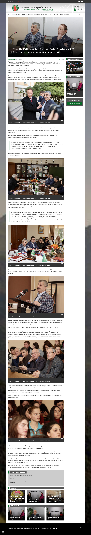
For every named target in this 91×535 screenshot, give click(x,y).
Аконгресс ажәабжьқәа (45, 528)
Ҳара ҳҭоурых (51, 14)
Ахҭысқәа (30, 14)
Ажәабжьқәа (11, 59)
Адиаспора (44, 14)
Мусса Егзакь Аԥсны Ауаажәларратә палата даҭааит (21, 476)
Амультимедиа (59, 14)
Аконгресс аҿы (12, 528)
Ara (81, 9)
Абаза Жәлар (24, 14)
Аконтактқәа (20, 528)
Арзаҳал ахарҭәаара (74, 103)
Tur (81, 6)
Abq (78, 9)
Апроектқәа (37, 14)
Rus (75, 6)
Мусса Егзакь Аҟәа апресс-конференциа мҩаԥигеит (20, 481)
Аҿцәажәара (67, 14)
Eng (78, 6)
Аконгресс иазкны (15, 14)
